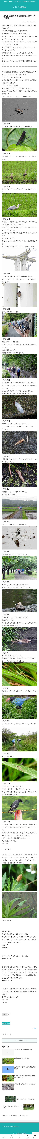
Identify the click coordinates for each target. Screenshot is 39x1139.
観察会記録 (7, 1023)
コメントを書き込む (19, 1040)
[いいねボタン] (4, 1014)
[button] (35, 544)
